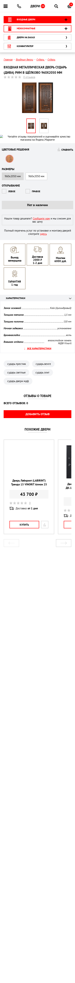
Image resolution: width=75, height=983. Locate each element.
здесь (43, 234)
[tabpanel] (29, 486)
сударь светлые (16, 372)
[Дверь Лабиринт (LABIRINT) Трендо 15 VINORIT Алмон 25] (29, 460)
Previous (11, 543)
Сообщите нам (41, 218)
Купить (24, 524)
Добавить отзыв (37, 414)
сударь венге (43, 364)
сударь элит (42, 372)
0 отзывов (29, 77)
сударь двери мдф (18, 381)
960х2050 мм (36, 176)
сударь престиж (16, 364)
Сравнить (67, 149)
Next (63, 543)
